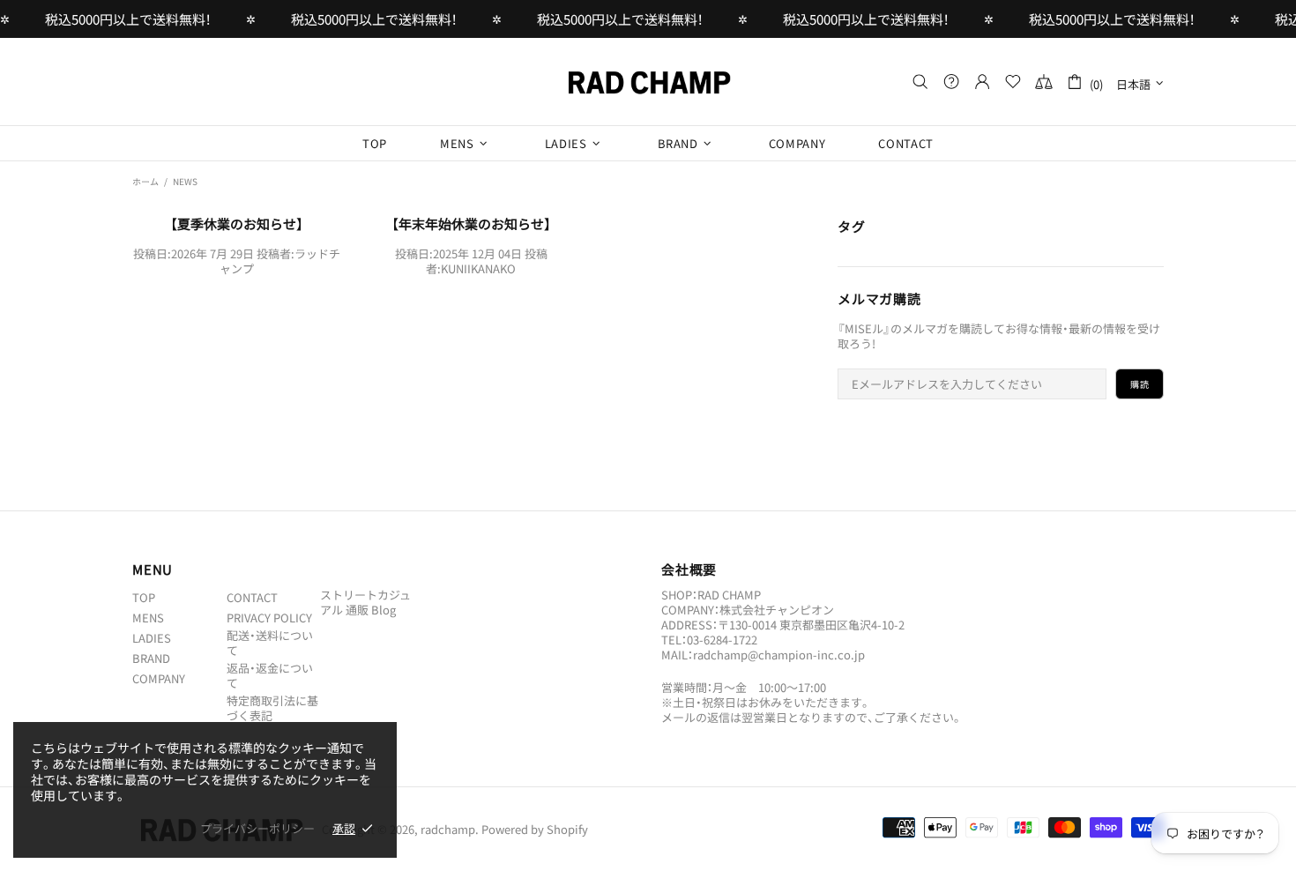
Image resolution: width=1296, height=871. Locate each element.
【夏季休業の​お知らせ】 (236, 224)
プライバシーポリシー (257, 828)
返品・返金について (270, 675)
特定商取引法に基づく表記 (272, 708)
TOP (143, 597)
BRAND (151, 658)
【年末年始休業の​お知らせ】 (471, 224)
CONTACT (252, 597)
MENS (148, 617)
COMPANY (158, 678)
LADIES (151, 637)
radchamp (648, 81)
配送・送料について (270, 643)
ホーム (145, 181)
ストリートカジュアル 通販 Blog (365, 602)
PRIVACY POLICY (269, 617)
